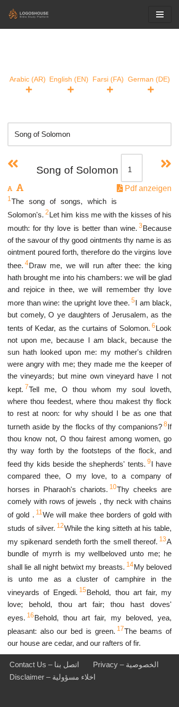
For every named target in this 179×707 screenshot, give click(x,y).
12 (60, 525)
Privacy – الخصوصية (126, 664)
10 (112, 487)
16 (30, 615)
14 (129, 564)
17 (120, 628)
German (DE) (149, 79)
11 (39, 512)
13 (162, 539)
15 (82, 590)
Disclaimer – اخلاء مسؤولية (52, 677)
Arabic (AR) (27, 79)
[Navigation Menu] (160, 14)
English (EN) (69, 79)
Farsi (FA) (108, 79)
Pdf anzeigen (147, 188)
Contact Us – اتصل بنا (44, 664)
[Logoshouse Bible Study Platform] (37, 14)
